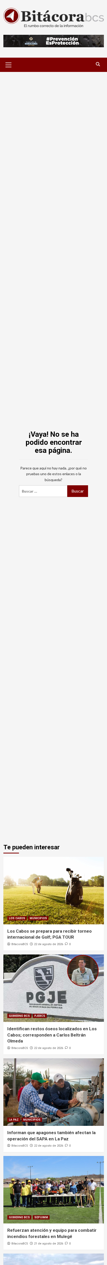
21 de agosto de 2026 (48, 1243)
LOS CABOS (17, 918)
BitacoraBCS (19, 944)
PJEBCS (39, 1016)
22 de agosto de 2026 (48, 944)
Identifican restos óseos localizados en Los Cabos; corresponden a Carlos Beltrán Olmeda (52, 1035)
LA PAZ (14, 1119)
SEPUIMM (41, 1217)
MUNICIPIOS (38, 918)
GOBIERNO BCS (19, 1016)
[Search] (98, 64)
